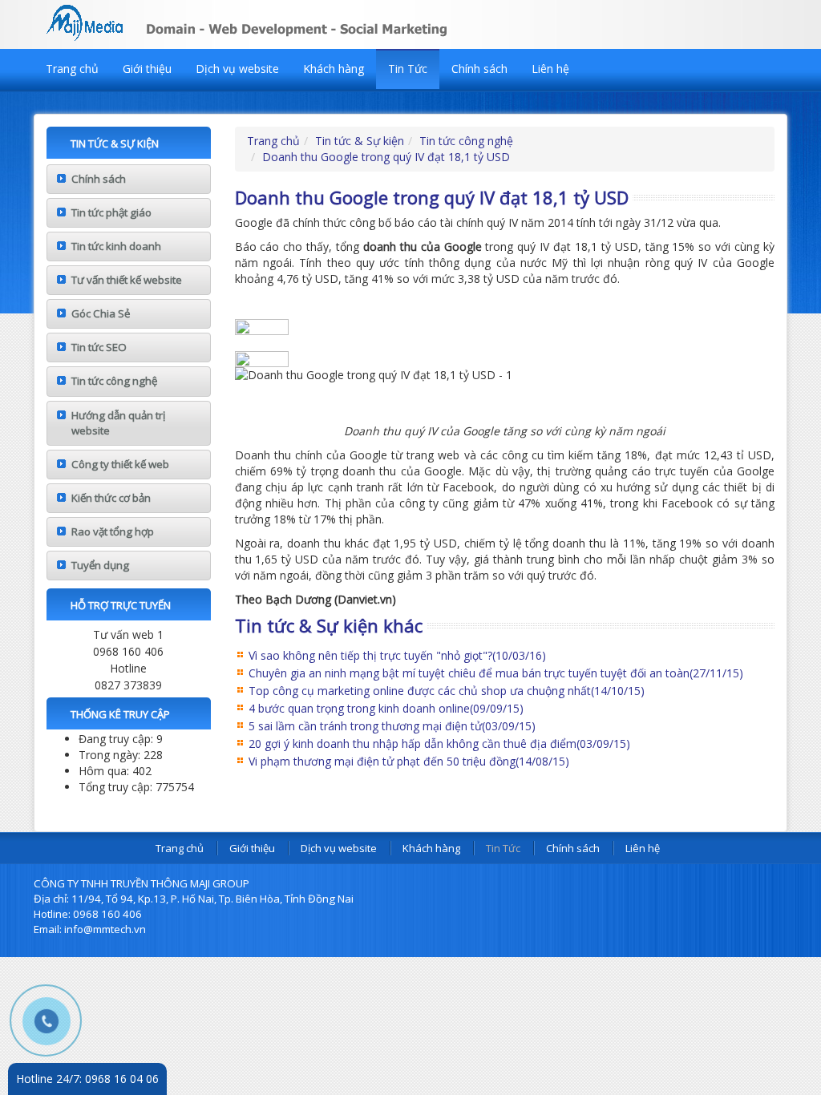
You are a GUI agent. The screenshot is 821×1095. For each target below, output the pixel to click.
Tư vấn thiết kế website (126, 280)
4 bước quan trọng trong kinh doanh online (386, 708)
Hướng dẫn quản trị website (118, 423)
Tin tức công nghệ (114, 381)
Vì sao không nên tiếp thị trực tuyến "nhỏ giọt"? (397, 655)
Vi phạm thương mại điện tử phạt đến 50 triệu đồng (409, 761)
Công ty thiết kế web (120, 464)
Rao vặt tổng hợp (112, 531)
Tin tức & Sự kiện (359, 140)
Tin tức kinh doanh (116, 246)
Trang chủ (72, 68)
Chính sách (479, 68)
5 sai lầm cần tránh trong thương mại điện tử (392, 725)
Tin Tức (407, 68)
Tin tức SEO (99, 347)
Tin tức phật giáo (111, 212)
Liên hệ (550, 68)
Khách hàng (333, 68)
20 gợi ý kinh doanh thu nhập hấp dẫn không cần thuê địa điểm (439, 743)
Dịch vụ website (237, 68)
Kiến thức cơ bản (111, 498)
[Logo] (290, 20)
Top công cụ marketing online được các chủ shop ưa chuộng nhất (447, 690)
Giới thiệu (147, 68)
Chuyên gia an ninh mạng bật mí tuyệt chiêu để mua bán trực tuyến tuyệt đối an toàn (496, 673)
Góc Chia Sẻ (100, 313)
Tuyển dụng (100, 565)
